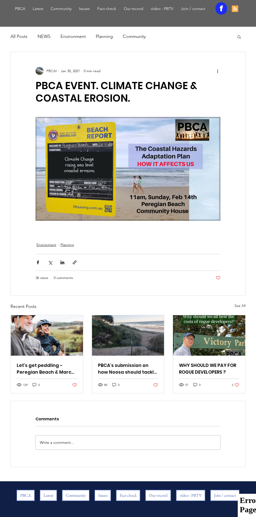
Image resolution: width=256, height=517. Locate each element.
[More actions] (217, 71)
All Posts (19, 36)
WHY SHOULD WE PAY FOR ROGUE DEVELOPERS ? (207, 368)
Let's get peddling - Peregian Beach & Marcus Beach (47, 368)
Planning (104, 36)
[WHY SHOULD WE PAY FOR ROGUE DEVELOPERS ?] (209, 335)
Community (134, 36)
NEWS (44, 36)
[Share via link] (74, 262)
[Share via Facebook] (38, 262)
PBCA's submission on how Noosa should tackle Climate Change (127, 368)
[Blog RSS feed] (235, 8)
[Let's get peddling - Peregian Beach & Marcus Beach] (47, 335)
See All (240, 305)
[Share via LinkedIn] (62, 262)
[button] (239, 37)
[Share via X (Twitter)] (50, 262)
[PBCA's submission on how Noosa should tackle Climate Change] (128, 335)
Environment (73, 36)
